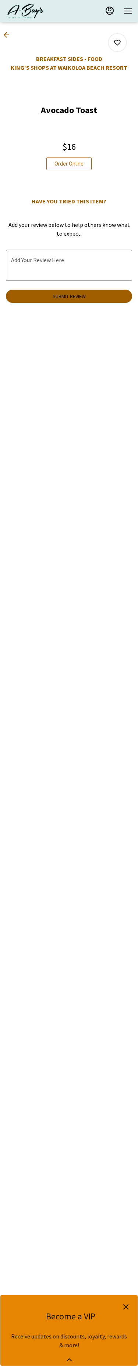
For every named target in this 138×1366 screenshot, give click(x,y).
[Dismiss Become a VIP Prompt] (126, 1307)
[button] (9, 35)
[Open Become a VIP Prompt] (69, 1359)
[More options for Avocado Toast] (117, 42)
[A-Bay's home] (39, 11)
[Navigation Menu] (128, 11)
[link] (69, 163)
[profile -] (109, 10)
